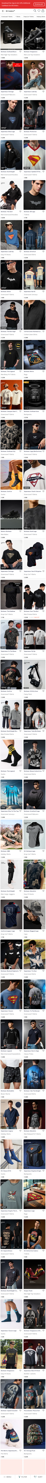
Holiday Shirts (41, 16)
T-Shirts (18, 16)
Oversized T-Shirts (6, 16)
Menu (8, 1477)
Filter (24, 1477)
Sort (40, 1477)
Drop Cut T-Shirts (29, 16)
